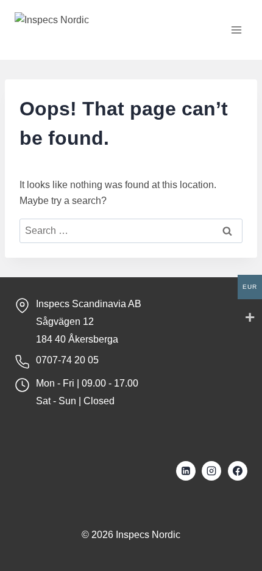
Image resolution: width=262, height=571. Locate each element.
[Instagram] (211, 471)
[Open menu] (236, 30)
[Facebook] (237, 471)
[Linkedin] (186, 471)
